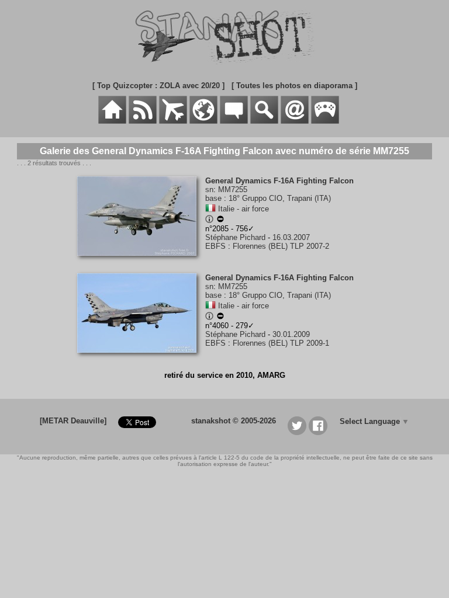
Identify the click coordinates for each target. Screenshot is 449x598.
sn (209, 189)
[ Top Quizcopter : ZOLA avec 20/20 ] (158, 85)
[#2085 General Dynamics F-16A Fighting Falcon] (141, 262)
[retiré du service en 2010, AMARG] (220, 220)
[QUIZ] (325, 121)
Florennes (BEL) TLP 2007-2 (281, 246)
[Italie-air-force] (210, 208)
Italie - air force (243, 208)
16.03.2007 (291, 237)
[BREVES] (143, 121)
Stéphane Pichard (235, 237)
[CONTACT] (295, 121)
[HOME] (112, 121)
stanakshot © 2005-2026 (233, 420)
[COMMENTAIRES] (234, 121)
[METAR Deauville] (73, 420)
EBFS (215, 246)
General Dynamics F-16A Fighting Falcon (279, 180)
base (213, 198)
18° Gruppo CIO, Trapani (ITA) (280, 198)
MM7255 (232, 189)
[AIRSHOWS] (203, 121)
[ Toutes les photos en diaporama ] (294, 85)
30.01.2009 (291, 334)
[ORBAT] (173, 121)
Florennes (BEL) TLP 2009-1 (281, 343)
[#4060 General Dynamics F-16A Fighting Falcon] (141, 358)
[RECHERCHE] (264, 121)
